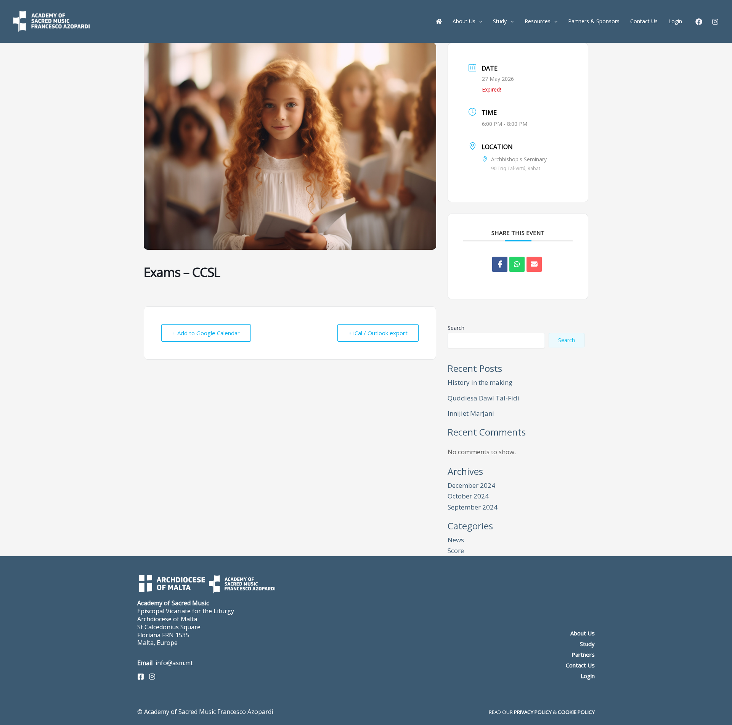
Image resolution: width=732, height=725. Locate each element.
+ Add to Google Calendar (206, 333)
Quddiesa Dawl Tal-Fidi (483, 398)
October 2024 (468, 496)
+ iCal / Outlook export (378, 333)
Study (587, 644)
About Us (582, 633)
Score (456, 550)
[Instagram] (715, 21)
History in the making (480, 382)
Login (588, 676)
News (456, 539)
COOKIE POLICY (576, 712)
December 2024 (471, 485)
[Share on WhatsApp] (517, 264)
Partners (583, 654)
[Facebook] (698, 21)
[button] (478, 21)
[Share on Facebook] (499, 264)
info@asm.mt (174, 663)
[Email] (534, 264)
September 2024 (473, 507)
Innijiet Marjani (471, 413)
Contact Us (580, 665)
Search (456, 327)
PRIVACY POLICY (533, 712)
